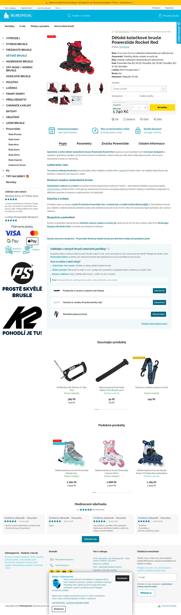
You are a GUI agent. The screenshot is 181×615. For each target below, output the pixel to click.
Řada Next (14, 144)
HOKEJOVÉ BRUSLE (18, 76)
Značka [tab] (115, 143)
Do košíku (162, 107)
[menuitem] (9, 26)
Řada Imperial (15, 160)
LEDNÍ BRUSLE (15, 123)
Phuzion (51, 226)
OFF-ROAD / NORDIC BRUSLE (19, 69)
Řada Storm (14, 155)
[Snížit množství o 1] (133, 107)
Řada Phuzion (15, 134)
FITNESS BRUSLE (17, 44)
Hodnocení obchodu (90, 504)
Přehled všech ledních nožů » (155, 324)
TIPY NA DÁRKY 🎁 (17, 176)
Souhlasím (122, 578)
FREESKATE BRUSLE (19, 49)
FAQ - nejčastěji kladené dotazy (107, 567)
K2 (7, 170)
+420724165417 (62, 565)
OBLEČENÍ (12, 117)
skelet (122, 170)
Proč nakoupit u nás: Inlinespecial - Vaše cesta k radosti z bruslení (111, 559)
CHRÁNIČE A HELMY (18, 105)
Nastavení (59, 609)
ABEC (145, 204)
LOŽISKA (11, 87)
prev (49, 382)
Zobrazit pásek (158, 314)
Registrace (169, 8)
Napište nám (26, 8)
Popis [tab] (63, 143)
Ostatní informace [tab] (151, 143)
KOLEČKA (12, 82)
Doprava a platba (101, 564)
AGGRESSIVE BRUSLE (19, 61)
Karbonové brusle (17, 165)
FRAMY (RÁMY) (15, 93)
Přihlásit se (146, 593)
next (174, 382)
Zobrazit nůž (159, 291)
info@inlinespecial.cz (64, 559)
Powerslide (13, 128)
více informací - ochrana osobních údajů (70, 602)
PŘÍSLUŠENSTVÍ (16, 99)
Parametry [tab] (84, 143)
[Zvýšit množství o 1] (145, 107)
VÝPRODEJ (13, 38)
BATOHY (11, 111)
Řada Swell (14, 139)
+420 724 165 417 (44, 8)
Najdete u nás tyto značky (105, 570)
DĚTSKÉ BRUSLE (16, 55)
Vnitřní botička (53, 189)
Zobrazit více (90, 539)
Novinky (11, 182)
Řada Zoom (14, 149)
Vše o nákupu (10, 8)
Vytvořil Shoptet (168, 606)
